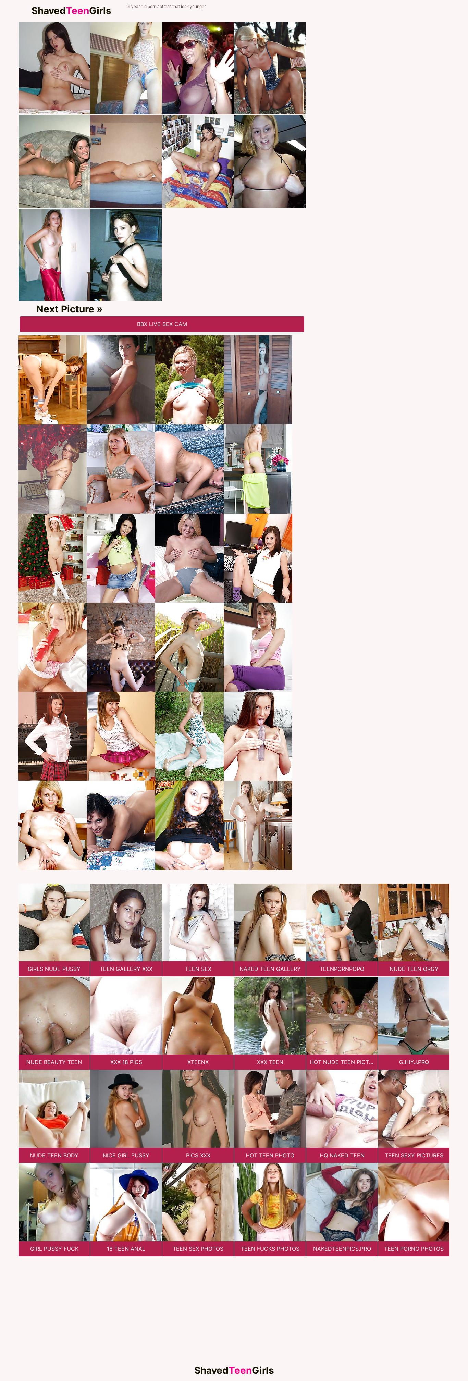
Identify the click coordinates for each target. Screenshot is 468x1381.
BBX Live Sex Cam (162, 324)
